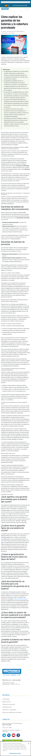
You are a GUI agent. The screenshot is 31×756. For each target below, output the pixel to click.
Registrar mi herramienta (12, 741)
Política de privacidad (8, 704)
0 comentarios (11, 33)
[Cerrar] (28, 743)
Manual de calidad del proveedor (12, 712)
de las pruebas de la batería (20, 599)
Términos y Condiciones (9, 709)
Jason (4, 31)
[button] (25, 9)
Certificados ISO (7, 707)
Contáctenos (6, 699)
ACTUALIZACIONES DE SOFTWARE (19, 5)
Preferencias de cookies (15, 753)
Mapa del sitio (6, 701)
